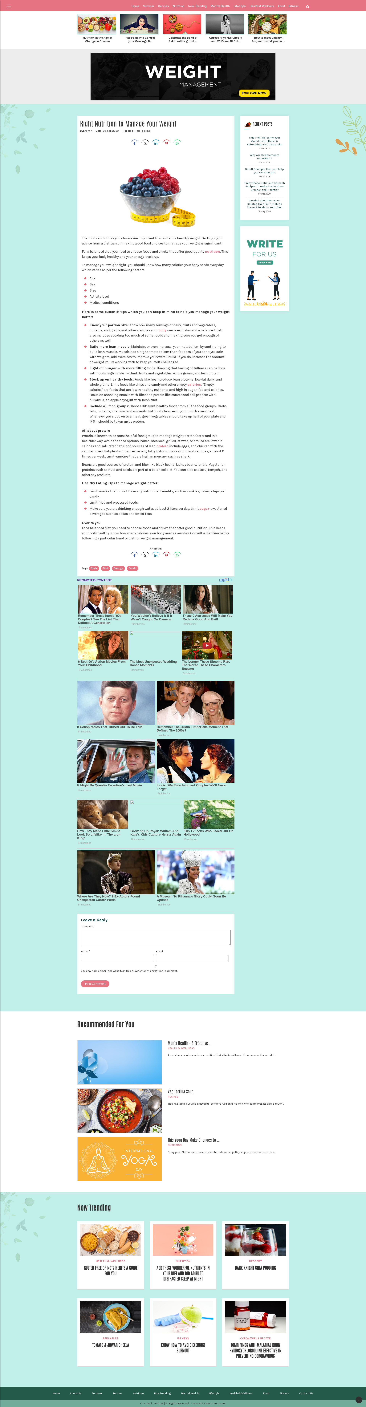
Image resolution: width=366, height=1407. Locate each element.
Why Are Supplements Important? (264, 156)
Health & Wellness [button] (262, 6)
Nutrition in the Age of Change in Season (97, 39)
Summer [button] (148, 6)
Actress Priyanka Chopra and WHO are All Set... (225, 39)
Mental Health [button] (220, 6)
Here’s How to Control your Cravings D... (140, 39)
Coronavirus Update (255, 1338)
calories (194, 384)
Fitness (183, 1338)
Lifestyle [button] (240, 6)
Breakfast (110, 1338)
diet (105, 568)
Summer (97, 1393)
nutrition (212, 251)
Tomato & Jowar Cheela (110, 1345)
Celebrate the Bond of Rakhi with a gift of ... (183, 39)
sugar (204, 508)
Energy (118, 568)
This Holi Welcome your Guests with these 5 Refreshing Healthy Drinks (264, 141)
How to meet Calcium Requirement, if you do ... (268, 39)
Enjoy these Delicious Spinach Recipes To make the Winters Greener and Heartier (264, 186)
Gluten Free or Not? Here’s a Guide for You (110, 1270)
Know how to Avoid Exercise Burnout (183, 1347)
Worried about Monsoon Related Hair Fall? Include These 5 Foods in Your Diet (264, 204)
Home (135, 6)
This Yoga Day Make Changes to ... (194, 1140)
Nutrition (175, 1145)
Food (266, 1393)
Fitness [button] (294, 6)
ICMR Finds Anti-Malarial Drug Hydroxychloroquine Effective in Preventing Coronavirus (255, 1350)
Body (94, 568)
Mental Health (190, 1393)
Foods (132, 568)
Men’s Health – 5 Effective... (189, 1043)
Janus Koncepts (215, 1403)
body (162, 330)
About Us (75, 1393)
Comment (87, 926)
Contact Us (306, 1393)
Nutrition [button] (178, 6)
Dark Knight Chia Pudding (255, 1268)
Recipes (173, 1096)
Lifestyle (214, 1393)
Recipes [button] (163, 6)
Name (85, 951)
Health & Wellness (181, 1048)
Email (160, 951)
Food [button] (281, 6)
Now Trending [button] (197, 6)
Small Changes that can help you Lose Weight (264, 170)
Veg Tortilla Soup (180, 1092)
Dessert (255, 1261)
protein (162, 446)
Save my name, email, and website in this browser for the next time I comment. (129, 971)
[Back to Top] (359, 1400)
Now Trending (162, 1393)
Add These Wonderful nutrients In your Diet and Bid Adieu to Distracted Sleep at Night (183, 1273)
